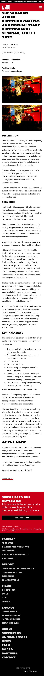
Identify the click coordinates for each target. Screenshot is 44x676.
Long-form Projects (12, 572)
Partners (10, 653)
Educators (7, 558)
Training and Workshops (15, 547)
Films (6, 586)
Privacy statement (30, 671)
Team (6, 645)
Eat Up (5, 594)
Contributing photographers (18, 568)
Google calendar (8, 52)
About (7, 629)
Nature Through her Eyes (15, 554)
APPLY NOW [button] (7, 478)
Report (8, 564)
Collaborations (10, 580)
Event (16, 526)
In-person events (11, 619)
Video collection (11, 615)
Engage (8, 607)
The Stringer (8, 590)
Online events (9, 611)
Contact (9, 657)
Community (8, 550)
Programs (7, 543)
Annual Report (14, 637)
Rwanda (6, 601)
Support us (11, 633)
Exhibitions (8, 576)
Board (7, 649)
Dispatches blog (10, 623)
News (6, 641)
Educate (8, 539)
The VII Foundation (7, 526)
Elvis (4, 597)
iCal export (20, 52)
